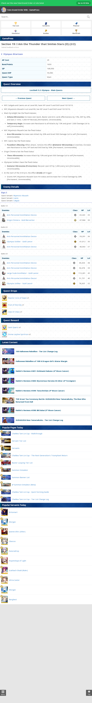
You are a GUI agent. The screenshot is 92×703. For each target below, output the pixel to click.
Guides (46, 33)
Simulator (16, 33)
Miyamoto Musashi (20, 195)
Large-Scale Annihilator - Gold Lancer (23, 273)
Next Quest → (68, 98)
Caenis (15, 198)
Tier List (15, 26)
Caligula (16, 200)
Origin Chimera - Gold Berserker (21, 220)
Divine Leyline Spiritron (18, 334)
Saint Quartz (13, 327)
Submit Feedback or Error (10, 47)
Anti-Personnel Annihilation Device (22, 215)
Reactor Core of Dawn (17, 298)
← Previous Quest (23, 98)
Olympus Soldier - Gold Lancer (20, 241)
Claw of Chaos (14, 312)
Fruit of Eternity (15, 305)
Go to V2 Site (83, 3)
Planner (76, 26)
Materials (76, 33)
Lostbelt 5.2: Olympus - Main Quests (46, 90)
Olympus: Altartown (13, 54)
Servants (46, 26)
